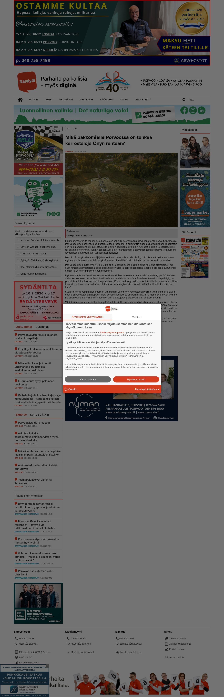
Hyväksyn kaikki (136, 379)
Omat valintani (88, 379)
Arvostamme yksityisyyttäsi (87, 316)
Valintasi (136, 316)
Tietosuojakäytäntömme (147, 389)
